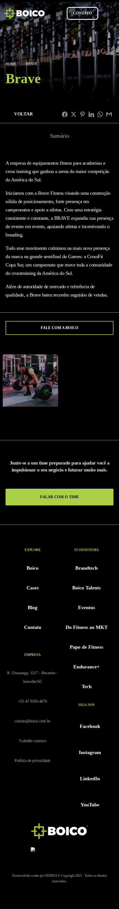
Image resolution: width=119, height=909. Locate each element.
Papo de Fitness (86, 647)
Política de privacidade (32, 761)
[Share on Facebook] (64, 114)
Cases (33, 588)
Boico (32, 568)
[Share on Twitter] (73, 114)
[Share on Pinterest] (82, 114)
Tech (87, 686)
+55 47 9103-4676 (32, 701)
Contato (32, 627)
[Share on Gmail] (109, 114)
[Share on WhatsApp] (100, 114)
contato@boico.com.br (32, 721)
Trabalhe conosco (32, 741)
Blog (32, 607)
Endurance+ (86, 667)
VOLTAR (23, 114)
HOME (11, 64)
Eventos (86, 607)
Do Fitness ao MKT (87, 627)
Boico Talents (86, 588)
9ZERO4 (51, 876)
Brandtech (86, 568)
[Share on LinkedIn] (91, 114)
